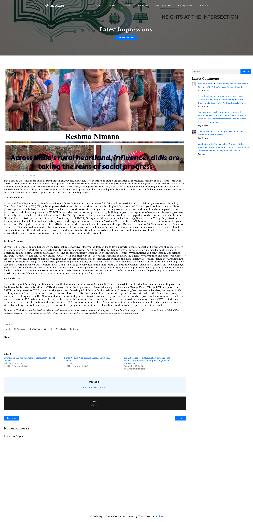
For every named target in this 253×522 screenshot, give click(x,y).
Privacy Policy (185, 5)
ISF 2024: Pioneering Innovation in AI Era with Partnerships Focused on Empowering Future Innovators (147, 361)
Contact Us (142, 5)
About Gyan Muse (163, 5)
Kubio (159, 516)
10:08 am (31, 175)
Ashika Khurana (205, 83)
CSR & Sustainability (90, 388)
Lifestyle (126, 5)
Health (112, 5)
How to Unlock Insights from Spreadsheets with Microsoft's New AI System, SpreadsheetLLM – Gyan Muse (222, 115)
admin (6, 175)
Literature (203, 5)
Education (102, 388)
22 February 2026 (18, 175)
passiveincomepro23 (207, 131)
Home (99, 5)
